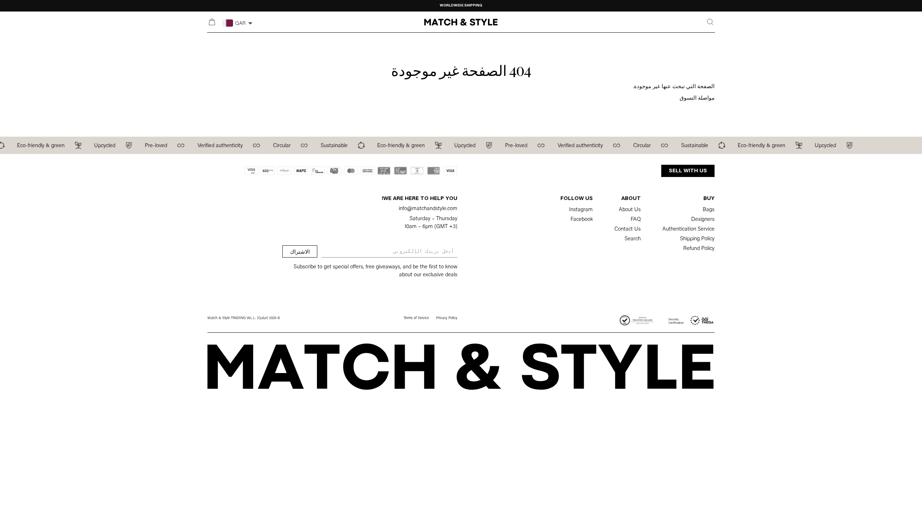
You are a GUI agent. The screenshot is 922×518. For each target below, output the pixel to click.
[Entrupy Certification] (636, 320)
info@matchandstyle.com (428, 209)
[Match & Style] (461, 22)
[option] (461, 6)
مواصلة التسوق (697, 98)
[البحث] (710, 22)
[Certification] (691, 320)
